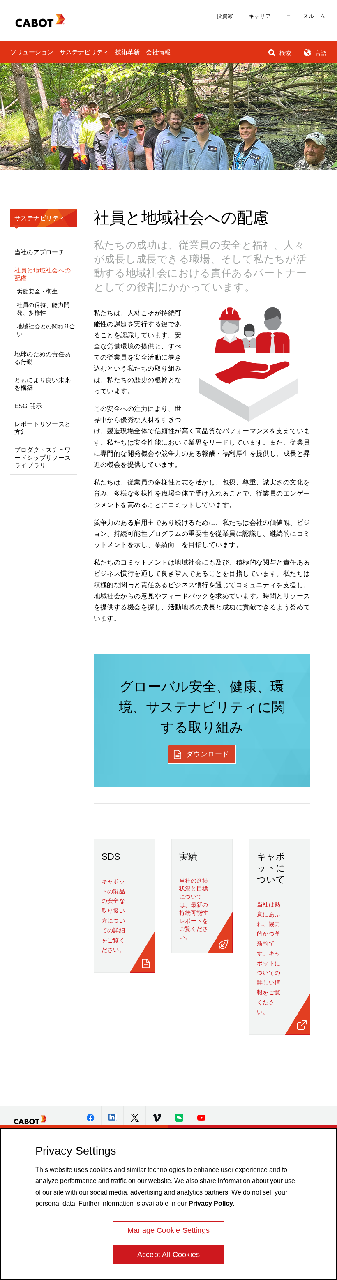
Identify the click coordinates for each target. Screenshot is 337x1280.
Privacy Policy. (211, 1203)
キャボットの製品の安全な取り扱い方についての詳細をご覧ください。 (113, 915)
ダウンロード (207, 754)
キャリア (260, 16)
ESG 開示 (28, 405)
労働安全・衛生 (37, 291)
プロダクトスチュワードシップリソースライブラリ (42, 457)
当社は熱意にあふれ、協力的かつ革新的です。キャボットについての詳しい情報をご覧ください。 (269, 958)
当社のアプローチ (39, 252)
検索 (284, 53)
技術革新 (127, 51)
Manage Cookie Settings (168, 1230)
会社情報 (158, 51)
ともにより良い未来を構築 (42, 383)
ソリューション (31, 51)
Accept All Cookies (168, 1254)
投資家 (225, 16)
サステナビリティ (84, 51)
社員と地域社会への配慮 (42, 274)
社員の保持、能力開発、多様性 (43, 309)
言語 (320, 53)
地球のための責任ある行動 (42, 358)
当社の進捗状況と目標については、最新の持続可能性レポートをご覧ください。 (193, 908)
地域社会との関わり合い (46, 330)
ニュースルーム (305, 16)
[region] (168, 1204)
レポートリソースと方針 (42, 427)
